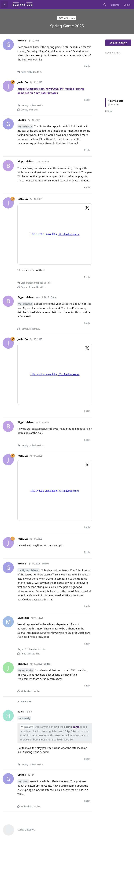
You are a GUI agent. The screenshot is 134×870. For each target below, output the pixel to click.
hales (25, 781)
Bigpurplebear (30, 570)
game (76, 726)
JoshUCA (27, 126)
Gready (26, 718)
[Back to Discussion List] (4, 4)
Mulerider (27, 670)
